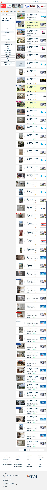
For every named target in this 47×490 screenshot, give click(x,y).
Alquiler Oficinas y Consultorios (18, 464)
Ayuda (29, 464)
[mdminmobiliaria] (43, 258)
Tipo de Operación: (7, 21)
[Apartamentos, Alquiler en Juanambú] (20, 370)
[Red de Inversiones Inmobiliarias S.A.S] (44, 6)
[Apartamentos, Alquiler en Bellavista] (20, 96)
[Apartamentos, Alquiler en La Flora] (20, 258)
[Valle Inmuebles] (3, 6)
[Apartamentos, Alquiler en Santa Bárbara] (20, 168)
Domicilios (29, 461)
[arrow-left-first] (20, 450)
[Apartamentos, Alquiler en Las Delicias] (20, 346)
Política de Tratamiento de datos (7, 479)
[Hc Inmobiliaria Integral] (32, 6)
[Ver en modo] (39, 11)
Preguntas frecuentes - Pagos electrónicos (8, 483)
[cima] (43, 225)
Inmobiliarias (26, 1)
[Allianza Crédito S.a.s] (15, 6)
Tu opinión (46, 244)
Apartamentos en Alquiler (18, 457)
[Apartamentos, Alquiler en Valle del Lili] (20, 32)
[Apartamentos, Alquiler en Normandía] (20, 338)
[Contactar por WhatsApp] (34, 19)
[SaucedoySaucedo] (43, 208)
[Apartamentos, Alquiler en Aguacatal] (20, 152)
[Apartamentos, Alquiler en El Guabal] (20, 394)
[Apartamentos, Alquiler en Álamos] (20, 443)
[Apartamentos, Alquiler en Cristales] (20, 56)
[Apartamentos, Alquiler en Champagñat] (20, 216)
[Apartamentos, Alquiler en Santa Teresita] (20, 104)
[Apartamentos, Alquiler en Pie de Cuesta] (20, 176)
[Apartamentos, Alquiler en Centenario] (20, 40)
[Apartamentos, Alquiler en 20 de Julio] (20, 208)
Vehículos (40, 461)
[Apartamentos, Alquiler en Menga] (20, 386)
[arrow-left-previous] (23, 450)
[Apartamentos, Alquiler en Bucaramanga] (20, 144)
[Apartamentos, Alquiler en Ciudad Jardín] (20, 233)
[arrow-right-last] (42, 450)
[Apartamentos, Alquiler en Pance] (20, 24)
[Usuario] (35, 2)
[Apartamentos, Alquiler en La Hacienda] (20, 16)
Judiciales (40, 466)
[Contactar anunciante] (35, 19)
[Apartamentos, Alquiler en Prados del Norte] (20, 289)
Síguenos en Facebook (29, 466)
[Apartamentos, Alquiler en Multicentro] (20, 120)
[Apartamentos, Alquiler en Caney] (20, 410)
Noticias (30, 1)
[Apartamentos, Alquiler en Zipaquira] (20, 128)
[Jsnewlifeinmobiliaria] (26, 6)
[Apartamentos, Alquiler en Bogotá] (20, 160)
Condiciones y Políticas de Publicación (8, 477)
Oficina (29, 457)
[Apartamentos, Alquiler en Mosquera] (20, 112)
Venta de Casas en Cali (7, 457)
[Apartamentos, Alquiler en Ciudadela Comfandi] (20, 378)
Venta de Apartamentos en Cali (7, 459)
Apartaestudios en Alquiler (18, 461)
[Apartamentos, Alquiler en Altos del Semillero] (20, 250)
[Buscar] (13, 14)
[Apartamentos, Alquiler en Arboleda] (20, 402)
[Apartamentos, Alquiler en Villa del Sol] (20, 64)
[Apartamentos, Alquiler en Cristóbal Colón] (20, 330)
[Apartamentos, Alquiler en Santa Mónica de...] (20, 419)
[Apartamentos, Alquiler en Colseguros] (20, 266)
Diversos (40, 464)
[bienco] (43, 17)
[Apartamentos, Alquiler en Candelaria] (20, 224)
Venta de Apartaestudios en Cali (7, 461)
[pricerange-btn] (13, 30)
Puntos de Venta (29, 459)
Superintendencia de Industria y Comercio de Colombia (10, 484)
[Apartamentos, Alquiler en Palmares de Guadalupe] (20, 427)
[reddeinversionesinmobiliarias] (43, 96)
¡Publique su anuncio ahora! (40, 457)
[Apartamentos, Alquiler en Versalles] (20, 136)
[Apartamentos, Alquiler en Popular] (20, 314)
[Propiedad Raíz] (9, 6)
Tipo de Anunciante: (3, 35)
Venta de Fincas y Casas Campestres (7, 464)
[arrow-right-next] (40, 450)
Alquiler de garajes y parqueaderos (18, 466)
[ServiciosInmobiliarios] (43, 32)
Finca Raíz (20, 1)
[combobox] (7, 14)
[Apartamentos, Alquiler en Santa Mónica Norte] (20, 354)
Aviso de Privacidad (5, 480)
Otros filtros (7, 32)
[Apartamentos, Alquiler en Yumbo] (20, 363)
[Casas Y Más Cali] (38, 6)
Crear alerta (8, 39)
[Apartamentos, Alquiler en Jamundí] (20, 298)
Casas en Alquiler (18, 459)
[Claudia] (20, 6)
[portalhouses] (43, 80)
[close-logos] (23, 8)
